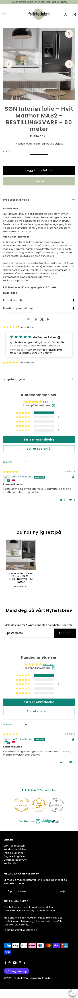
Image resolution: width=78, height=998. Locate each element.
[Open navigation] (4, 14)
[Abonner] (62, 891)
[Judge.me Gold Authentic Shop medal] (21, 805)
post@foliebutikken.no (25, 929)
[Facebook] (5, 963)
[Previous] (9, 64)
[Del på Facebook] (36, 319)
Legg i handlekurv (39, 170)
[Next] (69, 64)
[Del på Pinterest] (48, 319)
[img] (10, 471)
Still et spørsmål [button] (39, 449)
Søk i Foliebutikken (14, 845)
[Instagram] (20, 963)
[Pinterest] (10, 963)
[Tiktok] (25, 963)
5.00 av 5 (48, 402)
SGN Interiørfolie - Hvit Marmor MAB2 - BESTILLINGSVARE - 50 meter (21, 577)
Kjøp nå (39, 181)
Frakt (34, 143)
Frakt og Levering (14, 852)
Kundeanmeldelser (15, 849)
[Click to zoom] (69, 34)
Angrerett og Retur (15, 856)
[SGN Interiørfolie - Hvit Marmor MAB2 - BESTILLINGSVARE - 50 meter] (21, 555)
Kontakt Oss (11, 863)
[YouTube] (15, 963)
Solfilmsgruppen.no (15, 859)
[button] (10, 327)
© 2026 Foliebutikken (16, 978)
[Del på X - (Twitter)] (42, 319)
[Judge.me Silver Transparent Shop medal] (56, 805)
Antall (6, 151)
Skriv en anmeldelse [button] (39, 439)
